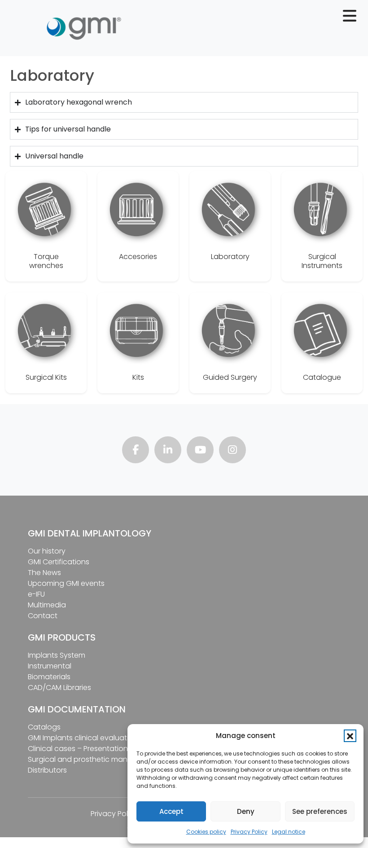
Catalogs (44, 727)
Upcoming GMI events (66, 583)
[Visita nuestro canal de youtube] (200, 451)
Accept (171, 811)
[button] (350, 735)
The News (44, 572)
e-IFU (36, 594)
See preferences (319, 811)
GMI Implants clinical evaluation (83, 738)
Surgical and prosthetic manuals (85, 759)
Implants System (56, 655)
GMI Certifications (58, 562)
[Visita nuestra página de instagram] (232, 451)
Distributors (47, 770)
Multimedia (47, 605)
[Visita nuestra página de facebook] (135, 451)
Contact (42, 616)
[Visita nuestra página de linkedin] (167, 451)
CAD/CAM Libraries (59, 687)
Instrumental (49, 666)
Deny (245, 811)
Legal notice (288, 831)
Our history (47, 551)
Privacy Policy (249, 831)
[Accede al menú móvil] (353, 19)
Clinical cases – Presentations (79, 748)
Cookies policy (206, 831)
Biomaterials (49, 677)
